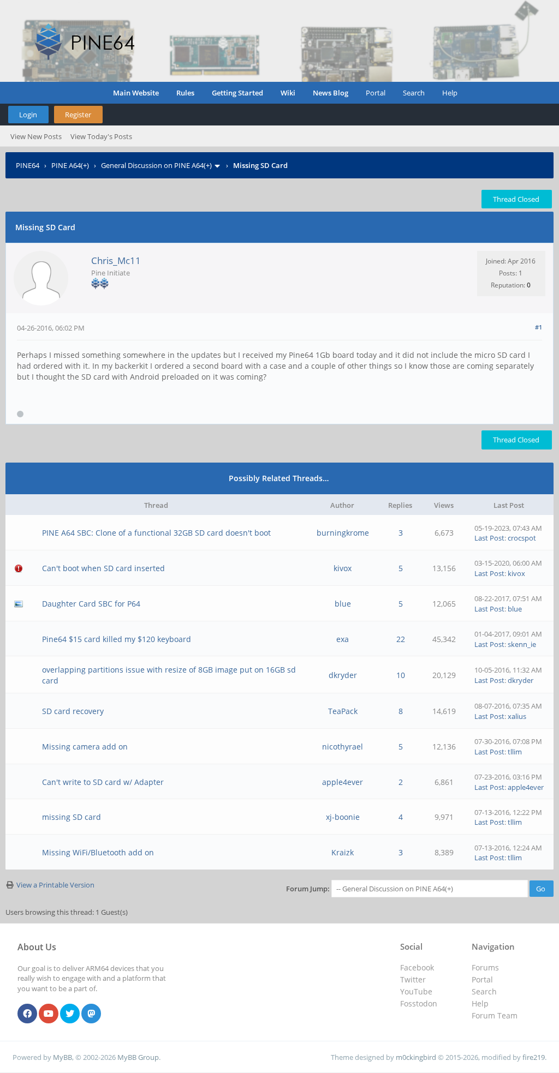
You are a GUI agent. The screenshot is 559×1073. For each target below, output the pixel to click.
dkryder (343, 675)
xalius (517, 716)
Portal (375, 93)
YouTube (416, 991)
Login (28, 114)
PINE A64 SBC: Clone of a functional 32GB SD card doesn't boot (156, 532)
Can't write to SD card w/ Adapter (103, 782)
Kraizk (342, 852)
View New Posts (36, 136)
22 (400, 639)
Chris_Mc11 (116, 260)
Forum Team (495, 1015)
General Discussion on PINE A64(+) (156, 165)
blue (343, 603)
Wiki (288, 93)
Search (414, 93)
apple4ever (342, 782)
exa (342, 639)
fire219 (533, 1057)
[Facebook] (27, 1014)
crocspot (522, 538)
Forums (485, 967)
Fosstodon (418, 1003)
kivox (343, 568)
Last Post (489, 538)
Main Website (136, 93)
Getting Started (237, 93)
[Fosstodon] (91, 1014)
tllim (515, 752)
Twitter (413, 979)
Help (449, 93)
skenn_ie (522, 644)
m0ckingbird (416, 1057)
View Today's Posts (101, 136)
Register (78, 114)
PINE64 (27, 165)
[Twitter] (70, 1014)
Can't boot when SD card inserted (103, 568)
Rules (185, 93)
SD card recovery (73, 711)
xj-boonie (343, 817)
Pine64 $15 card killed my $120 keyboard (116, 639)
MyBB (62, 1057)
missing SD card (71, 817)
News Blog (330, 93)
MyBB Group (138, 1057)
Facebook (417, 967)
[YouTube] (48, 1014)
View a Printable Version (55, 885)
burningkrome (343, 532)
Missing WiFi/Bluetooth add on (98, 852)
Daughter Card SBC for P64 (91, 603)
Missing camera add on (85, 746)
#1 (538, 327)
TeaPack (343, 711)
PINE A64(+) (70, 165)
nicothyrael (342, 746)
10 (400, 675)
